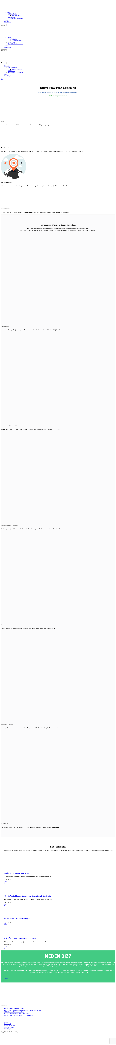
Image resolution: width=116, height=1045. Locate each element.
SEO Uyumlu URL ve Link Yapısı (17, 919)
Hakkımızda (7, 1024)
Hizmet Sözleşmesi (9, 1025)
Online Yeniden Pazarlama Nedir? (17, 873)
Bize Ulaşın (7, 1029)
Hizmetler (7, 1022)
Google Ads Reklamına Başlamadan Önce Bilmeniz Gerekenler (27, 896)
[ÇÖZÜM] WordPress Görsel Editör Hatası (20, 938)
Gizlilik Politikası (9, 1027)
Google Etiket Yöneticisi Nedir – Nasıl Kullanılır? (18, 1015)
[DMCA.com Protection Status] (5, 1042)
